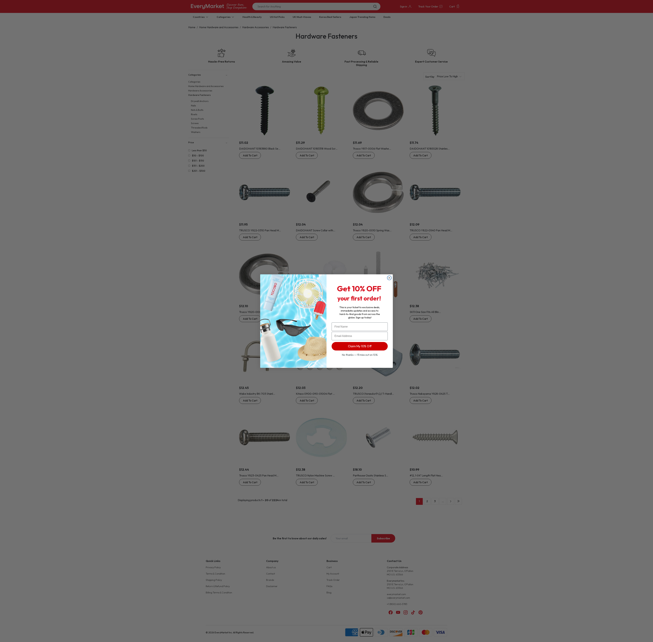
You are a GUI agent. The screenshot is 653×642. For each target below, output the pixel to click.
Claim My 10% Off (360, 346)
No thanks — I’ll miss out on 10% (360, 354)
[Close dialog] (389, 278)
